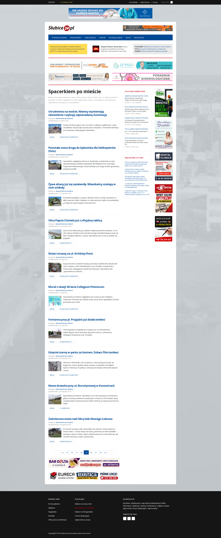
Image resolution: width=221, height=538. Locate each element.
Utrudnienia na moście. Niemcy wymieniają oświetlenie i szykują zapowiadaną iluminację (77, 113)
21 (96, 452)
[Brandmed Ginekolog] (142, 77)
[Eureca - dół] (83, 476)
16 (72, 452)
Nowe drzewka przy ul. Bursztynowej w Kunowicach (81, 385)
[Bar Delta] (83, 462)
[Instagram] (129, 518)
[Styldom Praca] (164, 102)
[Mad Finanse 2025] (78, 65)
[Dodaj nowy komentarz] (74, 243)
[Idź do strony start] (54, 452)
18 (81, 452)
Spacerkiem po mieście (64, 118)
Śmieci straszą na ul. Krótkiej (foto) (70, 253)
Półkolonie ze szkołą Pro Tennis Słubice (157, 47)
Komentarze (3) (65, 243)
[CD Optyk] (164, 198)
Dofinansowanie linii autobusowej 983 (154, 51)
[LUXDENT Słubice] (164, 134)
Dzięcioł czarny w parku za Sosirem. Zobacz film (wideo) (83, 352)
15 (67, 452)
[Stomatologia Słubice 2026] (148, 28)
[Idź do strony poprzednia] (58, 452)
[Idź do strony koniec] (114, 452)
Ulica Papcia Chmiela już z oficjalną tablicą (75, 220)
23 (105, 452)
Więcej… (52, 137)
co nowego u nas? (66, 2)
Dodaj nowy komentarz (69, 137)
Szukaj (155, 2)
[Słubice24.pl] (61, 27)
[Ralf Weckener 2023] (163, 228)
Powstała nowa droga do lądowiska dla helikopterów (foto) (82, 149)
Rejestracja (145, 2)
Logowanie (133, 2)
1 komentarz (65, 408)
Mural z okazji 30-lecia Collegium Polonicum (76, 287)
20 (91, 452)
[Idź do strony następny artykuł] (110, 452)
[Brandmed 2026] (110, 13)
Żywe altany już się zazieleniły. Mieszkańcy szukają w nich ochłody (82, 185)
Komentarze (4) (65, 441)
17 (77, 452)
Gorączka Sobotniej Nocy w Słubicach (153, 49)
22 (101, 452)
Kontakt (51, 2)
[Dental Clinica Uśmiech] (164, 166)
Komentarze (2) (65, 342)
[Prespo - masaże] (142, 65)
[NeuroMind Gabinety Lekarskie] (78, 77)
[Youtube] (133, 518)
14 (62, 452)
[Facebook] (124, 518)
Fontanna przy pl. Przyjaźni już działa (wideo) (76, 319)
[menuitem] (59, 37)
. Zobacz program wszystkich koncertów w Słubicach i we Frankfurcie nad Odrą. (114, 49)
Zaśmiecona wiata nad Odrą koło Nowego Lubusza (80, 419)
